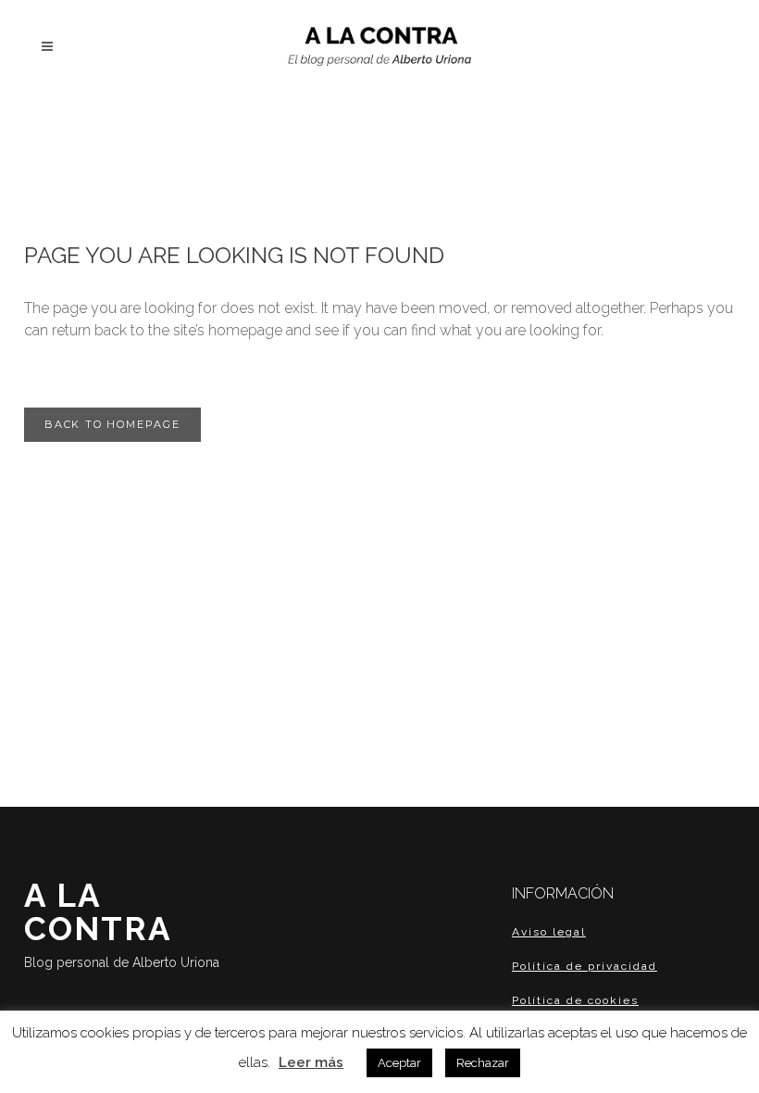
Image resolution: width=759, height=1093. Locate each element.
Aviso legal (549, 931)
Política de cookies (575, 1000)
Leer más (311, 1062)
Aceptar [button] (399, 1063)
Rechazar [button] (482, 1063)
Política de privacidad (584, 966)
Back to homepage (112, 424)
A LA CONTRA (121, 923)
